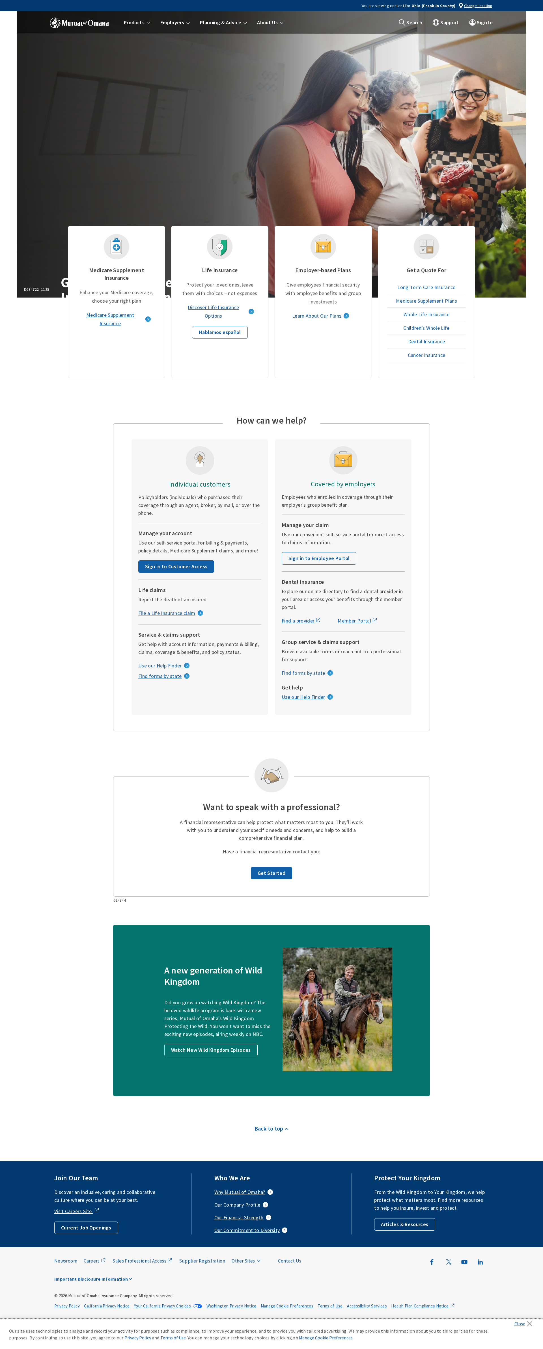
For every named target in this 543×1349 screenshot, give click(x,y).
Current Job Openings (86, 1227)
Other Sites (243, 1261)
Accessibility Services (367, 1306)
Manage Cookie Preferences (287, 1306)
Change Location (478, 5)
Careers (92, 1261)
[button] (137, 22)
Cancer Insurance (426, 355)
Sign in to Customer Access (176, 566)
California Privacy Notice (107, 1306)
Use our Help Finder (160, 665)
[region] (271, 1334)
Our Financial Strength (239, 1217)
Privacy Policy (67, 1306)
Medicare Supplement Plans (426, 301)
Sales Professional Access (139, 1261)
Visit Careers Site (73, 1211)
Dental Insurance (426, 341)
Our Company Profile (237, 1204)
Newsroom (65, 1261)
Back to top (269, 1128)
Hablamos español (220, 332)
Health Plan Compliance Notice (420, 1306)
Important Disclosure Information (91, 1279)
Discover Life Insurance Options (213, 311)
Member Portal (354, 620)
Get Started (271, 873)
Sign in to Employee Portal (319, 558)
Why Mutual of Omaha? (239, 1192)
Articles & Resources (404, 1224)
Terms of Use (330, 1306)
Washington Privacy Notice (231, 1306)
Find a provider (298, 620)
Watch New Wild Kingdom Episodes (211, 1050)
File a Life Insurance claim (166, 613)
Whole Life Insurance (426, 314)
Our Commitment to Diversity (247, 1230)
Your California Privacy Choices (163, 1306)
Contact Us (289, 1261)
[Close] (524, 1322)
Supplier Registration (202, 1261)
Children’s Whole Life (426, 328)
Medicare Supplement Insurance (110, 319)
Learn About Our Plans (317, 316)
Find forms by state (160, 676)
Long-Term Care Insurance (426, 287)
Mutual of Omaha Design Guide (257, 1249)
